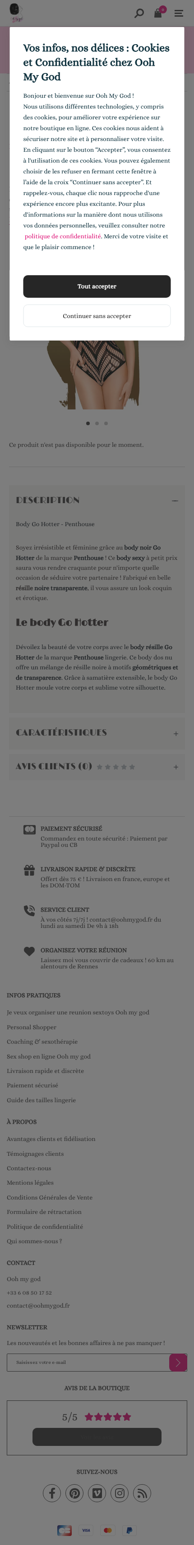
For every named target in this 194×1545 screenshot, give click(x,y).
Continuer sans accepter (97, 316)
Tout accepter (97, 286)
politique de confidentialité (63, 236)
